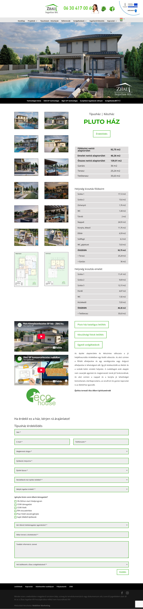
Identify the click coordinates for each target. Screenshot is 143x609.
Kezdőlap (21, 21)
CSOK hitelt (21, 507)
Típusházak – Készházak (49, 21)
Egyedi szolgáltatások (89, 344)
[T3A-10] (56, 222)
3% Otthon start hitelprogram (29, 501)
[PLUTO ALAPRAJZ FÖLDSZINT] (26, 246)
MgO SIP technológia (70, 101)
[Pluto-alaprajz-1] (56, 286)
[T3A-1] (26, 129)
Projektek (31, 21)
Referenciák (65, 21)
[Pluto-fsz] (26, 286)
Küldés (122, 571)
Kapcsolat (111, 21)
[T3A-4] (56, 152)
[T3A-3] (26, 152)
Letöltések (18, 586)
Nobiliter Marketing (41, 605)
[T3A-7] (26, 199)
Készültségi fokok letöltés (91, 334)
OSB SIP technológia (51, 101)
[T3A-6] (56, 175)
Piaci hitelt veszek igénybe (28, 514)
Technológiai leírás (34, 101)
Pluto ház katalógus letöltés (92, 324)
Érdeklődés (101, 133)
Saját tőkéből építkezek (26, 517)
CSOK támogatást (24, 504)
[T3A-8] (56, 199)
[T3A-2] (56, 129)
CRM (71, 586)
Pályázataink (61, 586)
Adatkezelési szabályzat (45, 586)
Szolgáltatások (78, 21)
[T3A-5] (26, 175)
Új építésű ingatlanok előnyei (91, 101)
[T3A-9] (26, 222)
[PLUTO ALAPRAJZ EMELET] (56, 246)
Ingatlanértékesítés (97, 21)
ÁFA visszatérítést (24, 510)
